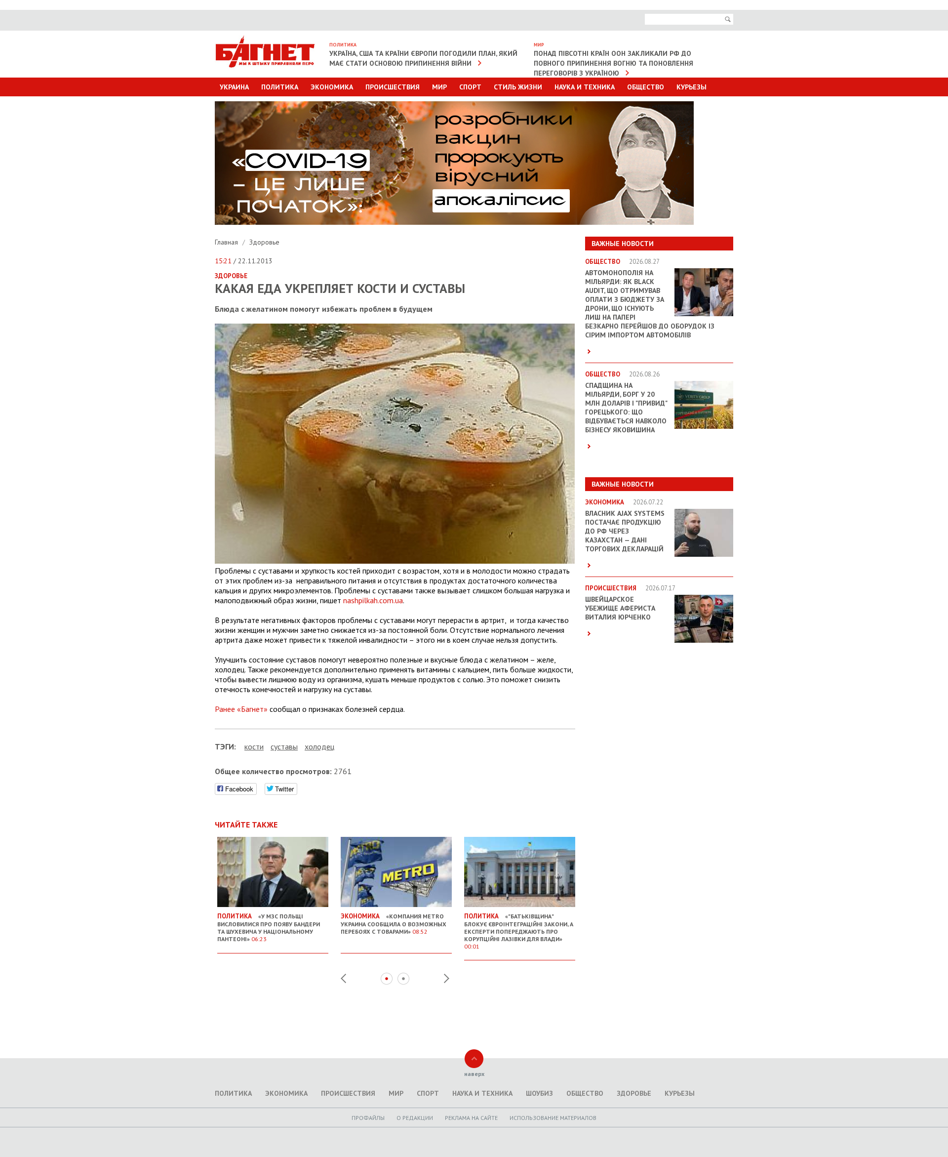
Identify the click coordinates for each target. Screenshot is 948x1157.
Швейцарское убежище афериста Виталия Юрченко (620, 608)
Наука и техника (584, 87)
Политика (279, 87)
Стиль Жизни (518, 87)
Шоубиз (539, 1093)
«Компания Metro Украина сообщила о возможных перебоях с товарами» (393, 923)
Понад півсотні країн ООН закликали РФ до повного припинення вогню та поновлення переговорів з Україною (613, 63)
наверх (474, 1073)
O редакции (414, 1117)
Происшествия (392, 87)
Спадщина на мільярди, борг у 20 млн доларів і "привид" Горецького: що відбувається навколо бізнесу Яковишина (626, 407)
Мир (439, 87)
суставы (284, 746)
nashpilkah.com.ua (373, 600)
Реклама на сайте (471, 1117)
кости (254, 746)
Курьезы (691, 87)
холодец (319, 746)
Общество (645, 87)
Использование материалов (553, 1117)
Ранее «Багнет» (241, 709)
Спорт (470, 87)
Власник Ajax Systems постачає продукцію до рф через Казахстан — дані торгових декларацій (625, 531)
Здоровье (264, 242)
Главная (227, 242)
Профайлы (368, 1117)
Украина (234, 87)
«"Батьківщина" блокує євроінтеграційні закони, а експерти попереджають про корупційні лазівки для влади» (518, 931)
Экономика (332, 87)
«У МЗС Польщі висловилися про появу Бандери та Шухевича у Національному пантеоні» (268, 927)
